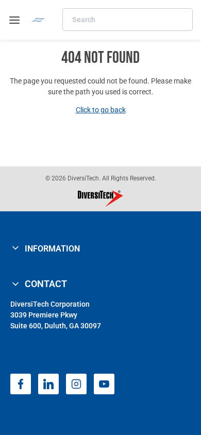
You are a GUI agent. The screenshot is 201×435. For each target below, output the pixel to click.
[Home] (38, 19)
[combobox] (127, 19)
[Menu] (14, 20)
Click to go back (101, 110)
